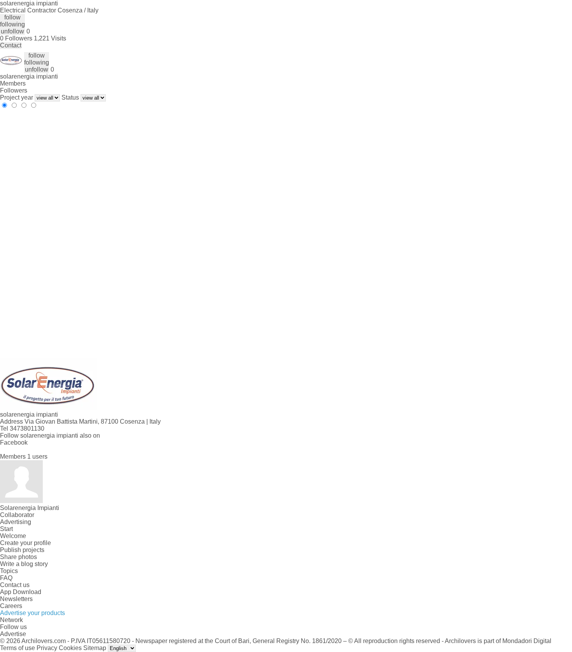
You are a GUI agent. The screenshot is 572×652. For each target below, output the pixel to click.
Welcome (13, 536)
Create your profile (25, 543)
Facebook (14, 442)
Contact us (15, 585)
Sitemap (94, 648)
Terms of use (17, 648)
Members (13, 83)
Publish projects (22, 550)
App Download (20, 592)
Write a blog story (24, 564)
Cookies (70, 648)
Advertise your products (32, 613)
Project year (16, 97)
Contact (10, 45)
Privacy (47, 648)
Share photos (18, 557)
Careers (11, 606)
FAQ (6, 578)
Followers (13, 90)
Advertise (13, 634)
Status (70, 97)
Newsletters (16, 599)
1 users (37, 456)
